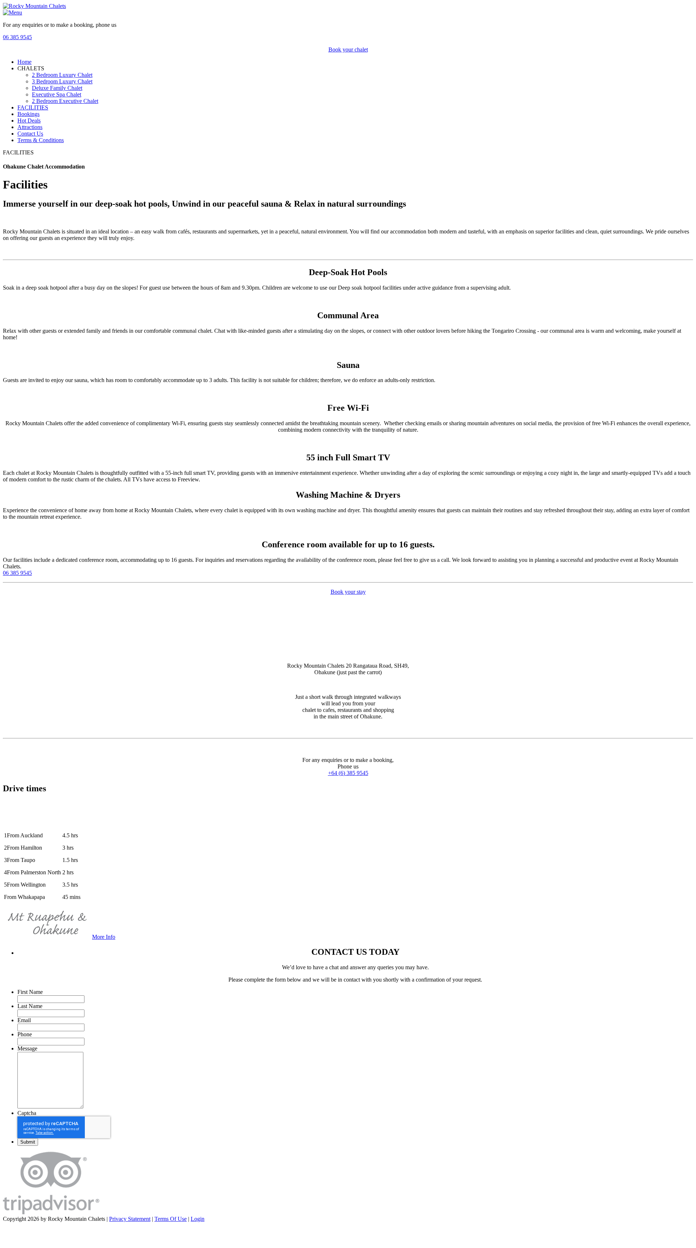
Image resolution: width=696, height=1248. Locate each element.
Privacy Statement (129, 1219)
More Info (103, 937)
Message (27, 1048)
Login (197, 1219)
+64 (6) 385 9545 (348, 773)
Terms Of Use (170, 1219)
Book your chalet (348, 49)
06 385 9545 (17, 37)
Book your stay (348, 592)
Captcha (26, 1113)
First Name (30, 992)
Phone (24, 1034)
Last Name (29, 1006)
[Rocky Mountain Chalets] (34, 6)
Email (24, 1020)
